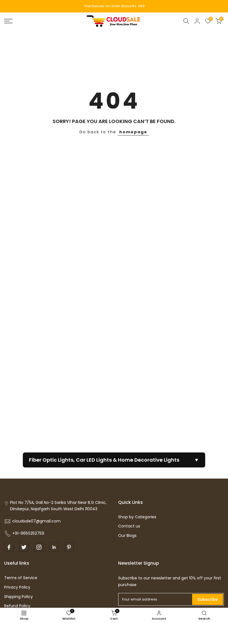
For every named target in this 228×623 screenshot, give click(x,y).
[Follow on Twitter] (24, 547)
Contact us (129, 526)
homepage (133, 132)
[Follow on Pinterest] (69, 547)
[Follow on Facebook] (9, 547)
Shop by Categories (137, 517)
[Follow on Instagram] (39, 547)
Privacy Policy (17, 587)
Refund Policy (17, 606)
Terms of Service (20, 578)
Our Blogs (127, 535)
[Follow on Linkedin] (54, 547)
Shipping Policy (18, 596)
